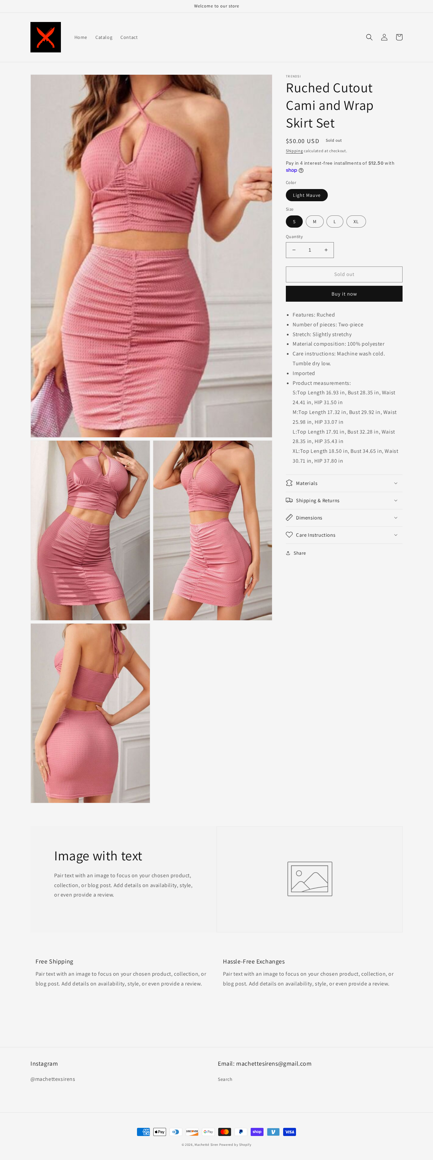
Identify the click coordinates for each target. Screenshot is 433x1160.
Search (225, 1079)
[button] (369, 37)
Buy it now (344, 293)
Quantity (294, 236)
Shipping (294, 150)
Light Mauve (307, 195)
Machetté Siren (206, 1144)
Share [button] (300, 553)
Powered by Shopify (235, 1144)
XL (356, 221)
